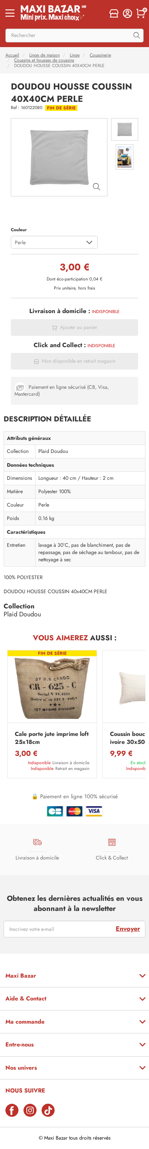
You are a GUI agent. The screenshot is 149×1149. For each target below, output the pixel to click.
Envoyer (128, 928)
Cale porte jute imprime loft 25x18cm (52, 738)
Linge (75, 55)
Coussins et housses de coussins (44, 60)
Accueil (12, 55)
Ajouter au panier (78, 327)
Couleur (19, 229)
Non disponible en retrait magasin (78, 361)
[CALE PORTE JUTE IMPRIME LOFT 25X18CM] (52, 688)
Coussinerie (100, 55)
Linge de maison (44, 55)
